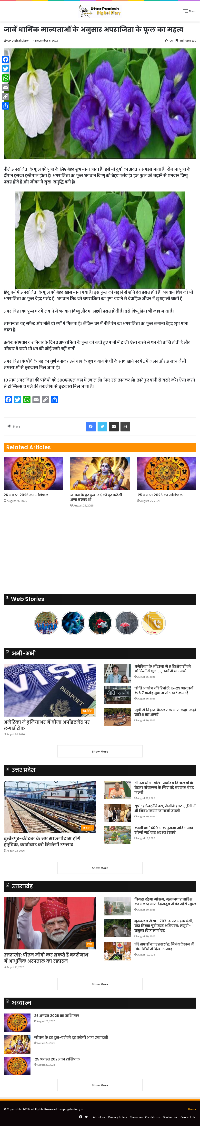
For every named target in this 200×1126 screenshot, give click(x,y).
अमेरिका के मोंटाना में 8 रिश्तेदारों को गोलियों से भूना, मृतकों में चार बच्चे (162, 669)
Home (192, 1109)
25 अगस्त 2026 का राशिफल (160, 495)
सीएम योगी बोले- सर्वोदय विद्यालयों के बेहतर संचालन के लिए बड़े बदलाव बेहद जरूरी (164, 787)
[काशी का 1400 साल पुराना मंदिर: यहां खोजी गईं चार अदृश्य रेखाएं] (117, 835)
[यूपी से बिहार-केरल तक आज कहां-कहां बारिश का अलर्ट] (117, 717)
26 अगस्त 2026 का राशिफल (26, 495)
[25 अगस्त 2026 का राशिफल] (166, 473)
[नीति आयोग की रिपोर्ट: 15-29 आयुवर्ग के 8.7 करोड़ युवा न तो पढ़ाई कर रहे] (117, 695)
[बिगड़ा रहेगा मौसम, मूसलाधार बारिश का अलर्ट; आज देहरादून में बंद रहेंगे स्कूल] (117, 906)
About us (99, 1117)
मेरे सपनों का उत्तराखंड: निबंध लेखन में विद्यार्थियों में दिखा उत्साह (164, 947)
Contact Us (187, 1117)
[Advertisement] (100, 552)
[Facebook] (5, 59)
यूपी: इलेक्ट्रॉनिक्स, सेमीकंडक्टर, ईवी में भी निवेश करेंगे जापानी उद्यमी (165, 808)
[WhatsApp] (5, 78)
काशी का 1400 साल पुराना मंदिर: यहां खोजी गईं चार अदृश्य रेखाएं (163, 830)
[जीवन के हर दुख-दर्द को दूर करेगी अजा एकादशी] (100, 473)
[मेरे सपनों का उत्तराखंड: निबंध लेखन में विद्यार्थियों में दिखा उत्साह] (117, 951)
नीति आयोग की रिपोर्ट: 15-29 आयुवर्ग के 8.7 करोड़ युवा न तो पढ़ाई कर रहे (163, 691)
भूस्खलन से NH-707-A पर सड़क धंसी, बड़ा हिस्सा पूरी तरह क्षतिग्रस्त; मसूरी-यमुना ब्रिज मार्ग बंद (163, 926)
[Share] (5, 106)
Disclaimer (170, 1117)
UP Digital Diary (18, 40)
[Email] (5, 87)
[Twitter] (5, 68)
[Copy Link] (5, 96)
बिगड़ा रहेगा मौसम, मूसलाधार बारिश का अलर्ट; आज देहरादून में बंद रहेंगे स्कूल (165, 902)
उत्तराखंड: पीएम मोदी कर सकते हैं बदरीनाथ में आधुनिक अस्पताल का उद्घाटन (46, 958)
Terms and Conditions (145, 1117)
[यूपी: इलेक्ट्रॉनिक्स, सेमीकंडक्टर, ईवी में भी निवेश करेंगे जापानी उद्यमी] (117, 813)
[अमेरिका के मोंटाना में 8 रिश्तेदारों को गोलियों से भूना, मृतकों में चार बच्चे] (117, 673)
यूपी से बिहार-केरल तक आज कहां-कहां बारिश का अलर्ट (165, 712)
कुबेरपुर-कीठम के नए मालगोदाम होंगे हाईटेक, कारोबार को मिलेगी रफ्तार (42, 841)
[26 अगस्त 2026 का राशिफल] (33, 473)
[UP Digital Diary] (100, 11)
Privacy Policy (117, 1117)
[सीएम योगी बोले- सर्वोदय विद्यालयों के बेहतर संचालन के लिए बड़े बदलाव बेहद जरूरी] (117, 790)
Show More (100, 751)
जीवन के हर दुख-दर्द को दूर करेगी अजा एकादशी (96, 497)
